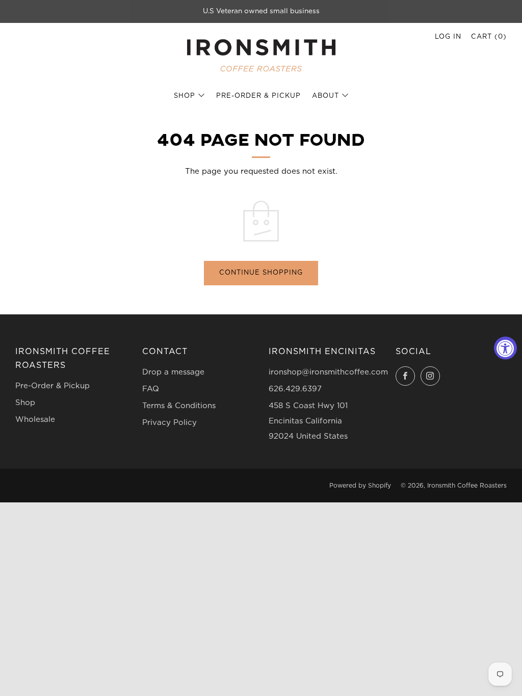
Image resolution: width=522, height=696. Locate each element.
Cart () (489, 37)
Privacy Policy (169, 422)
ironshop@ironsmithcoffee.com (328, 372)
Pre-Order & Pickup (258, 96)
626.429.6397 (295, 389)
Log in (448, 37)
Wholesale (35, 419)
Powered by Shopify (360, 486)
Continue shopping (261, 273)
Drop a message (173, 372)
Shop (184, 96)
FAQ (150, 389)
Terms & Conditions (179, 406)
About (325, 96)
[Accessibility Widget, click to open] (505, 348)
